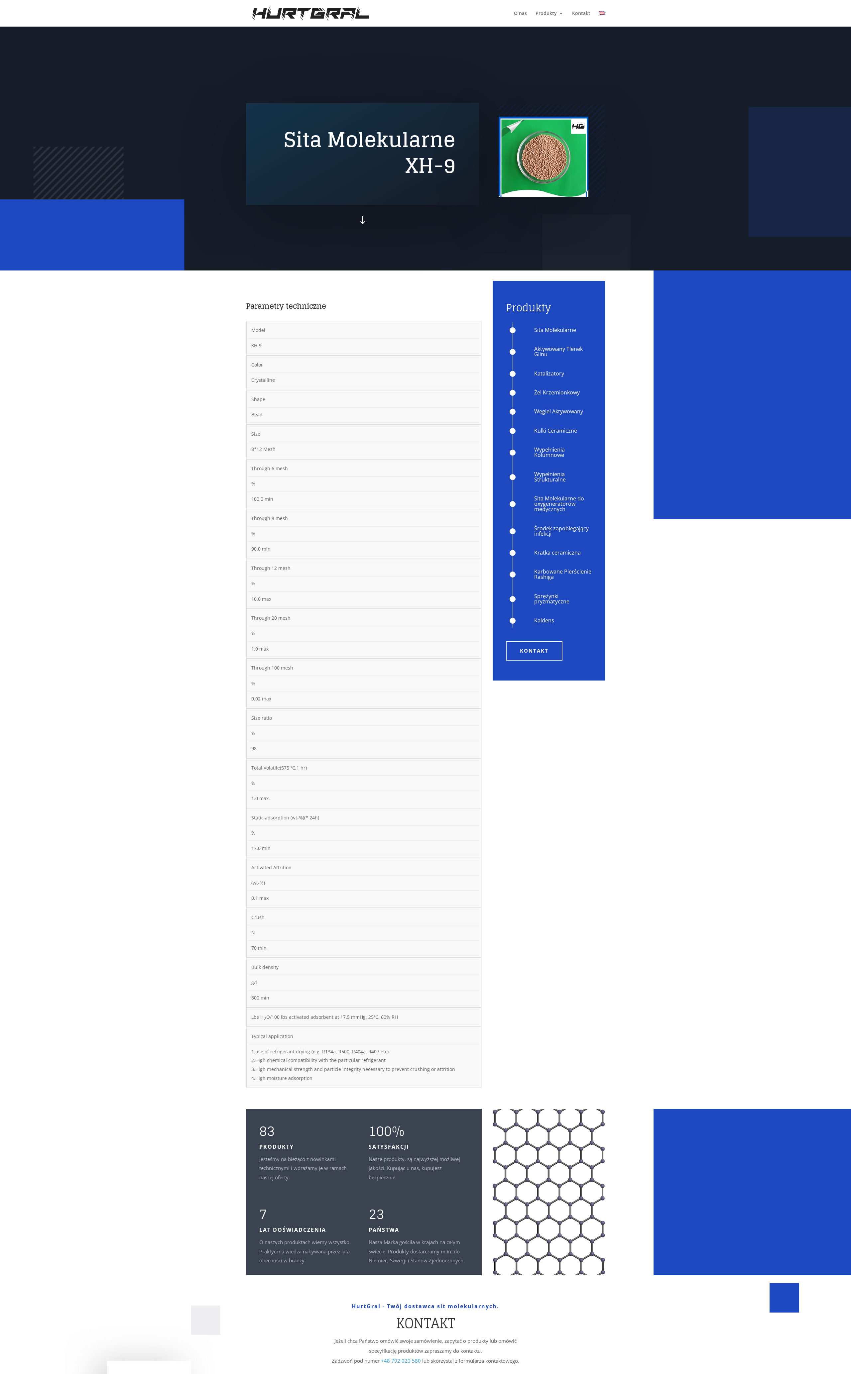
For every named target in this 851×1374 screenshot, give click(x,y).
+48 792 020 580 (401, 1360)
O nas (520, 13)
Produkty (546, 13)
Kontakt (581, 13)
